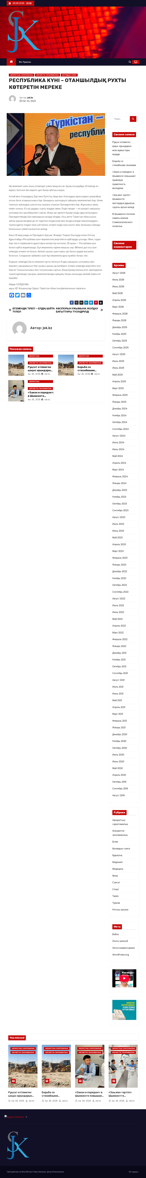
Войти (115, 934)
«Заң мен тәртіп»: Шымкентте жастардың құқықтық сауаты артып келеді (123, 1097)
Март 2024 (118, 469)
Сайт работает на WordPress (20, 1171)
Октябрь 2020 (119, 748)
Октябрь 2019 (119, 781)
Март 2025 (118, 388)
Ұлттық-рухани (120, 909)
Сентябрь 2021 (120, 673)
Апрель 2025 (119, 381)
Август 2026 (118, 273)
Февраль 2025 (120, 395)
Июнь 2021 (117, 693)
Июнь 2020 (118, 761)
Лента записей (120, 941)
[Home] (11, 62)
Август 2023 (118, 517)
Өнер (115, 875)
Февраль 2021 (119, 720)
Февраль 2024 (120, 476)
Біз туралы (25, 61)
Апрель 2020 (119, 775)
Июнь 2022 (118, 612)
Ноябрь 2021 (119, 659)
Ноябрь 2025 (119, 334)
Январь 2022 (119, 646)
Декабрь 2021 (119, 653)
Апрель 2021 (118, 707)
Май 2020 (117, 768)
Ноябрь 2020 (119, 741)
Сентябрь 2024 (120, 429)
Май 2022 (117, 619)
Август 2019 (118, 795)
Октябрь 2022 (119, 585)
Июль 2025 (118, 361)
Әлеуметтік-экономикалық (47, 75)
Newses (42, 1171)
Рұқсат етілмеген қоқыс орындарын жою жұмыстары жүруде (20, 1097)
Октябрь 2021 (119, 666)
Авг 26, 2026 (34, 374)
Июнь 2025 (118, 368)
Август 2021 (118, 680)
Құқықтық (117, 855)
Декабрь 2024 (119, 408)
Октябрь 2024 (119, 422)
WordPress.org (120, 954)
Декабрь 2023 (119, 490)
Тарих (115, 896)
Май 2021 (117, 700)
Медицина (117, 869)
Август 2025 (118, 354)
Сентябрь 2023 (120, 510)
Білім (115, 841)
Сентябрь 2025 (120, 347)
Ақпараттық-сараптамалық (21, 75)
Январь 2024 (119, 483)
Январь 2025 (119, 402)
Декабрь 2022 (119, 571)
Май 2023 (117, 537)
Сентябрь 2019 (120, 788)
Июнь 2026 (118, 286)
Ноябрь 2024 (119, 415)
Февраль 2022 (119, 639)
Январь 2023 (119, 564)
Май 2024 (117, 456)
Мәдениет (117, 862)
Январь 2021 (119, 727)
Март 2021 (117, 714)
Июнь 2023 (118, 530)
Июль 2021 (117, 686)
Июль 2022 (118, 605)
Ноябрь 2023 (119, 496)
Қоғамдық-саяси (69, 75)
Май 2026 (117, 293)
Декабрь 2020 (119, 734)
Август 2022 (118, 598)
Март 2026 (118, 306)
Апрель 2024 (119, 463)
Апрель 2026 (119, 300)
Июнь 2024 (118, 449)
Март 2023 (118, 551)
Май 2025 (117, 374)
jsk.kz (30, 97)
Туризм (116, 903)
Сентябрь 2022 (120, 592)
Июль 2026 (118, 279)
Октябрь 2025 (119, 340)
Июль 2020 (118, 754)
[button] (130, 62)
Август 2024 (118, 435)
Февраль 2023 (119, 557)
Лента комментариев (123, 948)
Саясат (116, 882)
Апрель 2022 (119, 625)
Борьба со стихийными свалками (86, 371)
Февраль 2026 (120, 313)
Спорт (115, 889)
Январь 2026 (119, 320)
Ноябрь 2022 (119, 578)
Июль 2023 (118, 524)
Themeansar (58, 1171)
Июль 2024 (118, 442)
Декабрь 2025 (119, 327)
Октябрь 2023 (119, 503)
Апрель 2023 (119, 544)
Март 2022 (118, 632)
